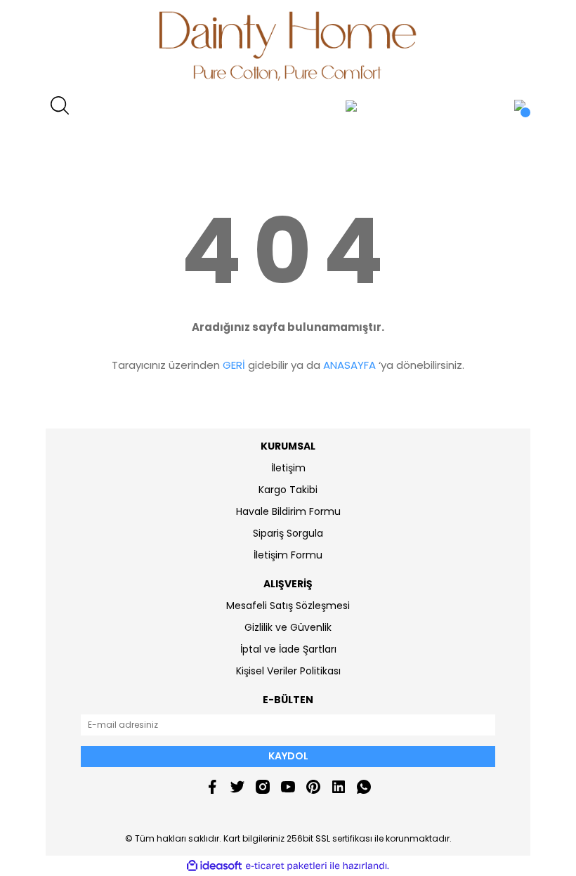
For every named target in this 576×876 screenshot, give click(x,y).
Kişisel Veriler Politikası (288, 671)
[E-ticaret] (286, 866)
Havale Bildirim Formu (288, 511)
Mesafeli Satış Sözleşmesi (288, 606)
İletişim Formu (288, 555)
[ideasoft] (214, 865)
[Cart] (519, 105)
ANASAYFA (349, 365)
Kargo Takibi (288, 490)
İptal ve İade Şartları (288, 649)
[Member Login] (351, 105)
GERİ (234, 365)
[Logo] (288, 46)
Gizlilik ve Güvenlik (288, 627)
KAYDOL (288, 756)
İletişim (288, 468)
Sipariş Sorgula (288, 533)
